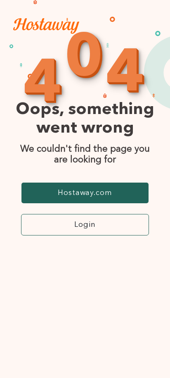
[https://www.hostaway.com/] (46, 31)
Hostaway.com (85, 193)
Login (85, 224)
